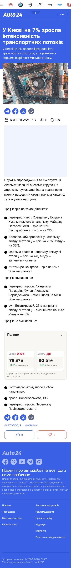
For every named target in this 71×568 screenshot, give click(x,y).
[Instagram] (39, 462)
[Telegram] (30, 462)
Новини (6, 505)
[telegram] (7, 111)
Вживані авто (9, 524)
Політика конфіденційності (50, 537)
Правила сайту (44, 518)
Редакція (40, 524)
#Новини (31, 425)
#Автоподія (12, 425)
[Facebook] (5, 462)
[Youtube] (22, 462)
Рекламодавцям (45, 511)
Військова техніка (12, 518)
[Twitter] (14, 462)
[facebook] (15, 111)
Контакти (41, 530)
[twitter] (23, 111)
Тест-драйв (8, 511)
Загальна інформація (47, 505)
